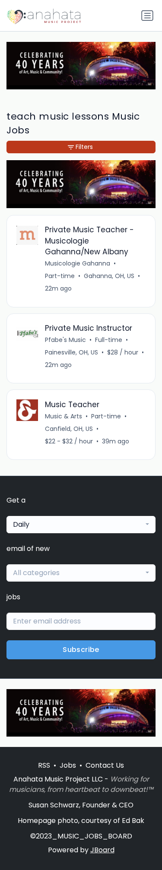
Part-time (60, 276)
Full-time (108, 339)
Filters (84, 146)
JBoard (102, 850)
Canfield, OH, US (69, 428)
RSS (44, 765)
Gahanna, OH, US (109, 276)
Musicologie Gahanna (77, 263)
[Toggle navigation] (147, 15)
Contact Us (105, 765)
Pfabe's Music (65, 339)
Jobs (68, 765)
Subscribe (81, 650)
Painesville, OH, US (71, 352)
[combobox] (81, 524)
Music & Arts (63, 416)
